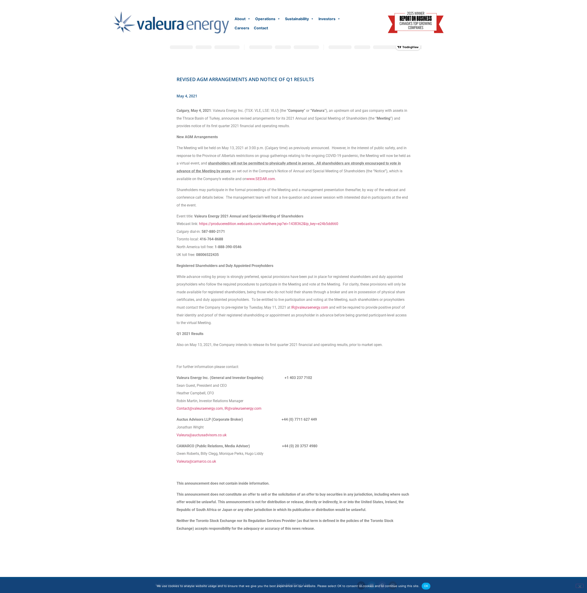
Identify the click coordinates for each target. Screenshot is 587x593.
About (240, 18)
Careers (242, 28)
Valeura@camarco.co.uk (196, 461)
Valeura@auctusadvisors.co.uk (202, 435)
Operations (265, 18)
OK (426, 586)
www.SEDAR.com (260, 179)
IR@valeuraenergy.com (309, 307)
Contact (261, 28)
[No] (580, 586)
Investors (326, 18)
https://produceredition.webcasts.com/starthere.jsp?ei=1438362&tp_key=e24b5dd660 (268, 224)
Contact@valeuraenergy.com (200, 408)
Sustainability (297, 18)
